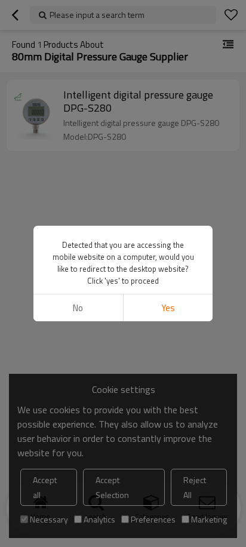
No (78, 308)
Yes (168, 308)
